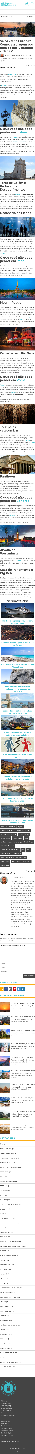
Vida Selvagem (6, 1367)
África (3, 1144)
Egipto (3, 1227)
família (2, 253)
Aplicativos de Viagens (10, 1167)
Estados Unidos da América (12, 1246)
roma (28, 850)
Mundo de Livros (6, 1428)
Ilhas (2, 1278)
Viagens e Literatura (9, 1362)
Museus (3, 1316)
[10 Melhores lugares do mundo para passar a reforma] (17, 817)
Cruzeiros (4, 1209)
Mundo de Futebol (7, 1435)
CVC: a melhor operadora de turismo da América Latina (18, 799)
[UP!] (17, 1452)
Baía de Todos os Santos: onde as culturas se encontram (17, 712)
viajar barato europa (7, 857)
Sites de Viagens (7, 1353)
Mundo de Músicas (7, 1426)
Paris (20, 261)
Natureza (4, 1320)
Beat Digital (5, 1423)
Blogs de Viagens (7, 1181)
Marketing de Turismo (9, 1288)
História (29, 1057)
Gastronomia (5, 1264)
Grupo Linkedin (6, 1410)
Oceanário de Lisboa (7, 846)
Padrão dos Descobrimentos (10, 850)
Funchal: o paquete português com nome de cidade (17, 622)
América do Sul (17, 1030)
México (3, 1302)
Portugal (26, 58)
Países (2, 1329)
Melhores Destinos (8, 1297)
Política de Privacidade (8, 1415)
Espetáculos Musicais (9, 1241)
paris (22, 850)
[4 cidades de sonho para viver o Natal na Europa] (17, 639)
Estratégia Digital (6, 1433)
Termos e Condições (7, 1413)
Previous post (6, 16)
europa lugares (5, 838)
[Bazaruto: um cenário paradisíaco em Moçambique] (17, 661)
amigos (21, 319)
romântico (12, 74)
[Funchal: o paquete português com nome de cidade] (17, 617)
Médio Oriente (6, 1292)
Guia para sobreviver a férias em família (17, 755)
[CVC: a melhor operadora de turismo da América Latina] (17, 795)
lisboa (26, 838)
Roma (21, 380)
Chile (2, 1195)
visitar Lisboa (5, 861)
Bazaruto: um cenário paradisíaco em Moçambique (17, 665)
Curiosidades (24, 1071)
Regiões (3, 1343)
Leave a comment (6, 62)
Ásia (2, 1176)
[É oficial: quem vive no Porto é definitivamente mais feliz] (17, 729)
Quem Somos (5, 1421)
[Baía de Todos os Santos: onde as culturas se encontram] (17, 707)
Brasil (27, 1030)
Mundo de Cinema (7, 1430)
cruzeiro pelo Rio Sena (23, 830)
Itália (22, 58)
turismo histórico (19, 142)
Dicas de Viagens (7, 58)
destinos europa (24, 834)
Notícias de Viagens (8, 1325)
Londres (23, 501)
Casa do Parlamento (7, 830)
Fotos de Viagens (7, 1255)
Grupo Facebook (6, 1408)
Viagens (3, 1357)
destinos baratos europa (8, 834)
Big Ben (20, 826)
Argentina (4, 1172)
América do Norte (7, 1158)
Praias (3, 1339)
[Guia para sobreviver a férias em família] (17, 751)
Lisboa (22, 132)
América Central (7, 1153)
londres (3, 842)
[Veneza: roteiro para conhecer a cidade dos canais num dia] (17, 773)
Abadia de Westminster (8, 826)
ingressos (31, 317)
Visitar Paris (27, 861)
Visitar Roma (5, 865)
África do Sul (6, 1149)
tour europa (17, 853)
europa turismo (17, 838)
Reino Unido (5, 1348)
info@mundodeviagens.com (10, 1441)
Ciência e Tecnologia (20, 1084)
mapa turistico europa (15, 842)
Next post (30, 16)
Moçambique (5, 1306)
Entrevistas (5, 1232)
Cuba (2, 1213)
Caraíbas (4, 1190)
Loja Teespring (6, 1406)
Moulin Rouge (28, 842)
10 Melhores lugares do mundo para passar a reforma (17, 821)
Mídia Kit (4, 1401)
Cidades (14, 1017)
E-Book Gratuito (6, 1403)
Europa (14, 58)
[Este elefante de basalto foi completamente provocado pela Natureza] (17, 683)
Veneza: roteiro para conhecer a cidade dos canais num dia (18, 777)
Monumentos (5, 1311)
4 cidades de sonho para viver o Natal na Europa (17, 644)
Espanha (3, 1237)
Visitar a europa (21, 857)
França (19, 58)
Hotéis (3, 1274)
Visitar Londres (16, 861)
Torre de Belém (6, 853)
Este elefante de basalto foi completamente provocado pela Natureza (18, 688)
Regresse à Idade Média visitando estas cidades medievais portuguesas (22, 1062)
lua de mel (29, 397)
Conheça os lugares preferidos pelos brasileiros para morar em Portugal (21, 1075)
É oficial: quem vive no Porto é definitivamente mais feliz (17, 734)
